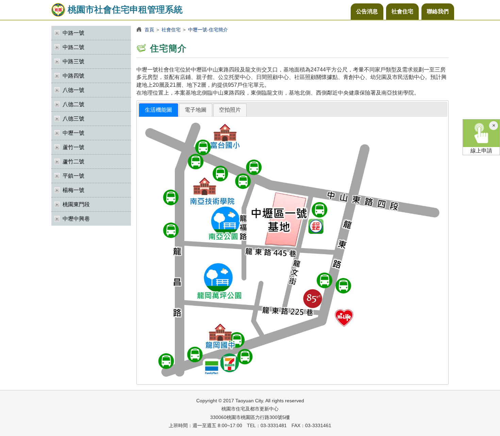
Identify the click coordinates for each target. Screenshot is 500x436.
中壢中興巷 (76, 219)
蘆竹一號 (73, 147)
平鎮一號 (73, 176)
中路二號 (73, 47)
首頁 (149, 29)
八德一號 (73, 90)
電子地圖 (195, 110)
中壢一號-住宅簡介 (208, 29)
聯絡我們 (438, 11)
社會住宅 (402, 11)
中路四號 (73, 76)
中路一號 (73, 33)
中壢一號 (73, 133)
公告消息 (367, 11)
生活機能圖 (158, 110)
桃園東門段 (76, 204)
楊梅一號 (73, 190)
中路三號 (73, 61)
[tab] (158, 110)
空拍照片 (230, 110)
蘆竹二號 (73, 161)
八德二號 (73, 104)
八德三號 (73, 119)
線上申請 (481, 151)
